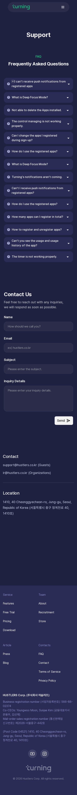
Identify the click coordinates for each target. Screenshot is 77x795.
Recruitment (46, 612)
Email (8, 338)
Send (61, 420)
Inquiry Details (14, 381)
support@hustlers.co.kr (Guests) (26, 465)
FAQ (38, 56)
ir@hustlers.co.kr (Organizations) (27, 473)
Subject (10, 360)
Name (8, 317)
